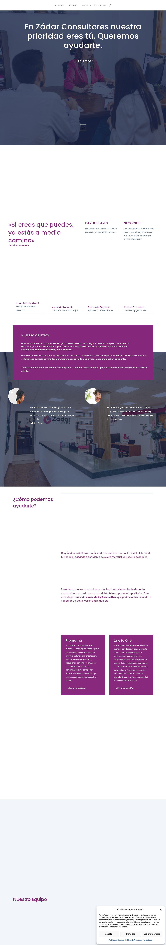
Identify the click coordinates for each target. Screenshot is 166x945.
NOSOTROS (60, 5)
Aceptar (109, 934)
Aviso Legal (148, 940)
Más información (77, 688)
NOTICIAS (73, 5)
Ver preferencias (152, 934)
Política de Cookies (116, 940)
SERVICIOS (86, 5)
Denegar (130, 934)
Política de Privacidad (133, 940)
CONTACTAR (100, 5)
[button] (161, 909)
